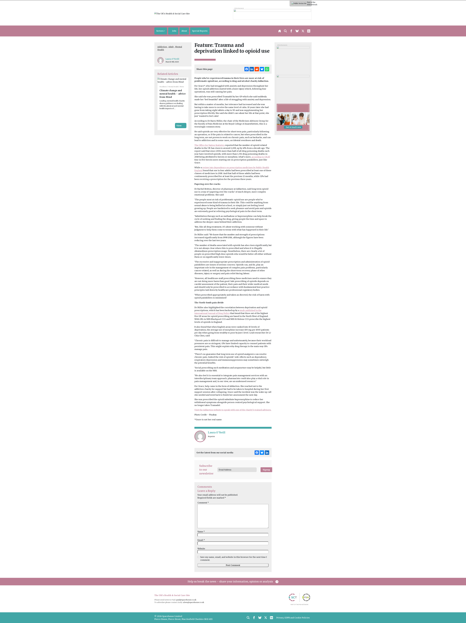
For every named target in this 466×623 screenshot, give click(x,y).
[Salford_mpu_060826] (293, 88)
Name (201, 531)
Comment (203, 502)
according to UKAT (261, 157)
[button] (160, 30)
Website (201, 548)
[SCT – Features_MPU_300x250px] (293, 117)
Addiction (162, 47)
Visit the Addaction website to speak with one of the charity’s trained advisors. (232, 410)
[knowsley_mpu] (293, 60)
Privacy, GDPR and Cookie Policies (293, 617)
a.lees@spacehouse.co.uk (193, 602)
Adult (171, 47)
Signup (266, 469)
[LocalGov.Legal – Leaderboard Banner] (272, 14)
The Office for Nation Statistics (209, 145)
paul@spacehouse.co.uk (186, 600)
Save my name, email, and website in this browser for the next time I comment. (233, 558)
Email (201, 540)
